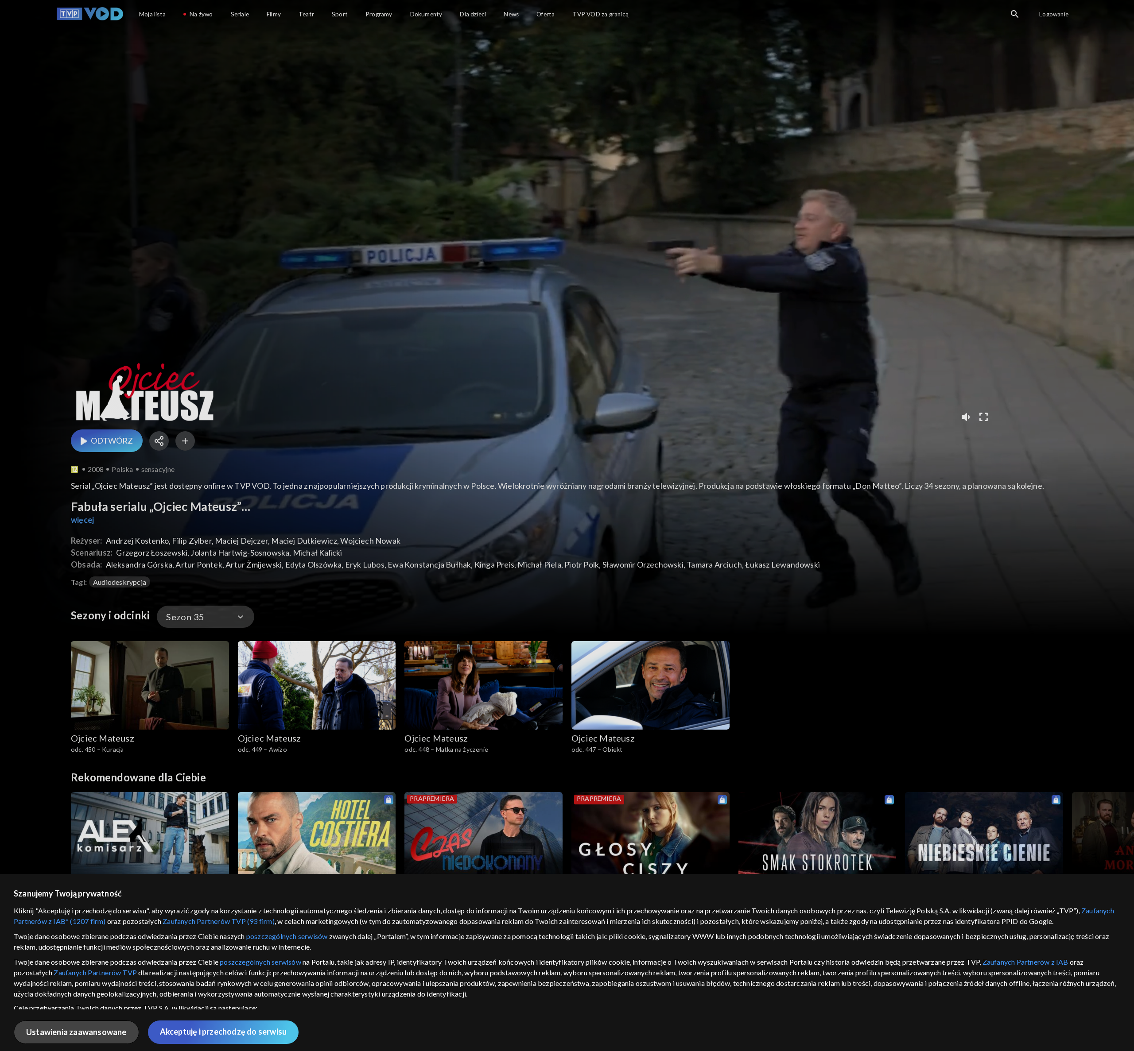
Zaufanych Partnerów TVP (95, 972)
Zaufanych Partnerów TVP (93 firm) (219, 921)
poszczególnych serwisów (287, 936)
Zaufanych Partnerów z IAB (1025, 962)
